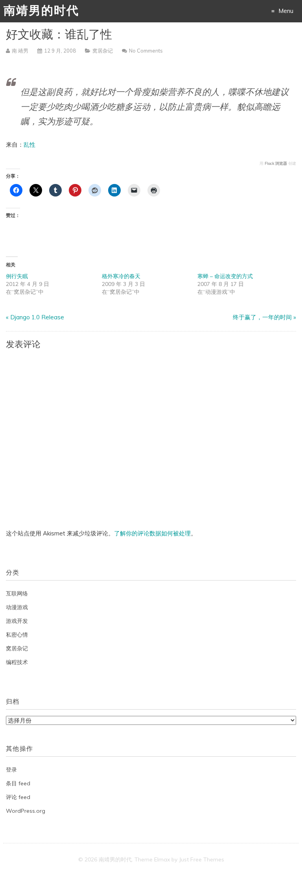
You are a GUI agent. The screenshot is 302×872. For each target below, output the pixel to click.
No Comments (146, 50)
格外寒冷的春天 (121, 276)
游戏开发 (17, 620)
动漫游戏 (17, 607)
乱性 (29, 144)
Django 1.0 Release (37, 317)
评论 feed (18, 797)
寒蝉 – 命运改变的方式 (225, 276)
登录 (11, 769)
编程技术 (17, 662)
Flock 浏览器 (276, 163)
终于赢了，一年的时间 (262, 317)
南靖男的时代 (41, 11)
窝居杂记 (102, 50)
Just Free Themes (201, 859)
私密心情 (17, 634)
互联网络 (17, 593)
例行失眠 (17, 276)
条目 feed (18, 783)
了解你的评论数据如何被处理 (152, 533)
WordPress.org (25, 810)
